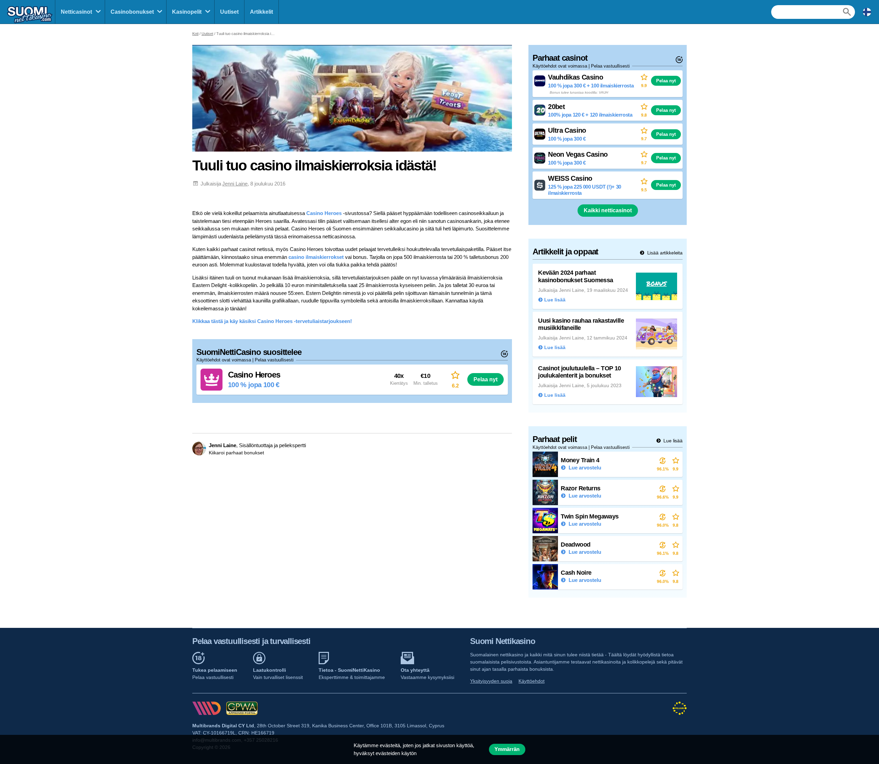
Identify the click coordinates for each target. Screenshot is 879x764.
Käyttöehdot (531, 681)
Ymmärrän (507, 749)
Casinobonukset (132, 12)
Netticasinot (76, 12)
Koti (195, 34)
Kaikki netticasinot (608, 210)
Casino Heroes (324, 213)
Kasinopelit (187, 12)
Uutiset (229, 12)
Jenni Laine (235, 184)
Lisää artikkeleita (664, 252)
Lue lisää (672, 440)
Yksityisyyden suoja (491, 681)
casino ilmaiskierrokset (316, 257)
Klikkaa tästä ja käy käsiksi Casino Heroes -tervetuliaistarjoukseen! (272, 321)
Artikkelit (261, 12)
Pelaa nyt (485, 379)
